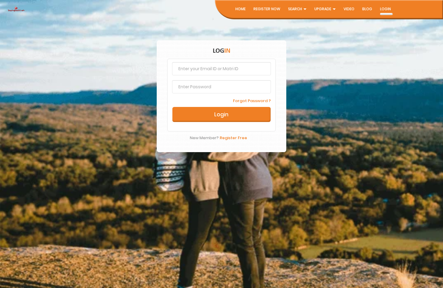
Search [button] (295, 8)
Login (385, 8)
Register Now (266, 8)
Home (240, 8)
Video (349, 8)
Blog (367, 8)
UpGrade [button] (323, 8)
